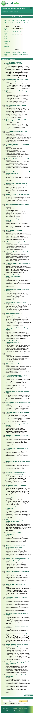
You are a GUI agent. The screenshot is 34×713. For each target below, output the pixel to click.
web (6, 703)
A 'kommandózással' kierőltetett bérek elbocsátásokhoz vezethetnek (16, 376)
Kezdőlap (4, 8)
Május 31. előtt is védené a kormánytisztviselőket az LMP (14, 341)
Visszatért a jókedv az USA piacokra (16, 302)
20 (21, 33)
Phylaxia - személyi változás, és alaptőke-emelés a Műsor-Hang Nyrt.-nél (17, 645)
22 (13, 34)
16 (15, 33)
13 (21, 31)
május (5, 34)
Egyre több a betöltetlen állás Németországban (14, 314)
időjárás (6, 56)
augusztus (6, 39)
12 (20, 31)
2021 (9, 24)
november (6, 44)
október (6, 43)
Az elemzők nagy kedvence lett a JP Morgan (18, 461)
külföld (15, 51)
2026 (28, 24)
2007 (9, 20)
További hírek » (28, 695)
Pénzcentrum (8, 92)
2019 (28, 22)
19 (20, 33)
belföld (10, 51)
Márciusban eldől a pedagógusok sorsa (17, 448)
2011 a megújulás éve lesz (13, 497)
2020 (5, 24)
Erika (18, 13)
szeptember (7, 41)
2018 (24, 22)
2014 (9, 22)
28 (12, 36)
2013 (5, 22)
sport (20, 54)
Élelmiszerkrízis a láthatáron (13, 363)
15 (13, 33)
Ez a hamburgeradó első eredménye (16, 105)
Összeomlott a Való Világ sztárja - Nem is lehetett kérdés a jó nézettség (17, 80)
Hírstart (21, 710)
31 (12, 30)
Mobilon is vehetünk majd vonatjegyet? (17, 626)
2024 (20, 24)
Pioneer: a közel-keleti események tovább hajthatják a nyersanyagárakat (17, 559)
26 (20, 34)
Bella (21, 13)
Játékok (19, 8)
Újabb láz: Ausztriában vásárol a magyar (17, 91)
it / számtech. (7, 52)
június (5, 36)
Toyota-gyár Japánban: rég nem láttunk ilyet (18, 263)
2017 (20, 22)
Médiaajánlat (5, 710)
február (6, 29)
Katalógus (13, 8)
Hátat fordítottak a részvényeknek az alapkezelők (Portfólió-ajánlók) (16, 473)
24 (17, 34)
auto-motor (25, 54)
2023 (17, 24)
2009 (17, 20)
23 (15, 34)
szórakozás (15, 54)
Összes (6, 51)
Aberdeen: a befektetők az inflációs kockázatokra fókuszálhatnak (16, 546)
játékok (24, 703)
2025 (24, 24)
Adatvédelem (14, 710)
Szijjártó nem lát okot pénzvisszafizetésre (17, 353)
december (6, 46)
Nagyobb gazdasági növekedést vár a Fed (17, 252)
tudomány (14, 52)
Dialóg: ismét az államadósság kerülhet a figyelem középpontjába (17, 520)
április (5, 33)
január (5, 28)
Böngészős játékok (13, 11)
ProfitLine (8, 64)
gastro (5, 54)
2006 (5, 20)
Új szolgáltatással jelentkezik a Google (16, 183)
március (6, 31)
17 (17, 33)
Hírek (9, 8)
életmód (24, 52)
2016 (17, 22)
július (5, 38)
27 (21, 34)
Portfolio (7, 82)
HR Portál (8, 316)
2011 (24, 20)
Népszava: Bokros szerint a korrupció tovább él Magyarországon (16, 275)
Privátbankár (8, 121)
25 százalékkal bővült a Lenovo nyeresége (17, 412)
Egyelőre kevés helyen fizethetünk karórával (18, 194)
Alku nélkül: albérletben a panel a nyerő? (17, 158)
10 (17, 31)
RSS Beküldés (6, 708)
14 (12, 33)
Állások (23, 8)
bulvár (10, 54)
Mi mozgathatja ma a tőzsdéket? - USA (16, 131)
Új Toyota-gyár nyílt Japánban (14, 230)
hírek (19, 703)
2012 (28, 20)
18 (18, 33)
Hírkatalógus (5, 11)
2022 (13, 24)
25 (18, 34)
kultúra (19, 52)
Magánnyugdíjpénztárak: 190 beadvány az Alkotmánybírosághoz (17, 145)
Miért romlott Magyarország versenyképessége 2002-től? (14, 62)
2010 (20, 20)
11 (18, 31)
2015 (13, 22)
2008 (13, 20)
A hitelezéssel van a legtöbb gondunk (16, 242)
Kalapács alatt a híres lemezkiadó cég (16, 633)
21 (12, 34)
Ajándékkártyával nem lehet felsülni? (16, 120)
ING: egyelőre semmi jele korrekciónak (16, 485)
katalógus (12, 703)
